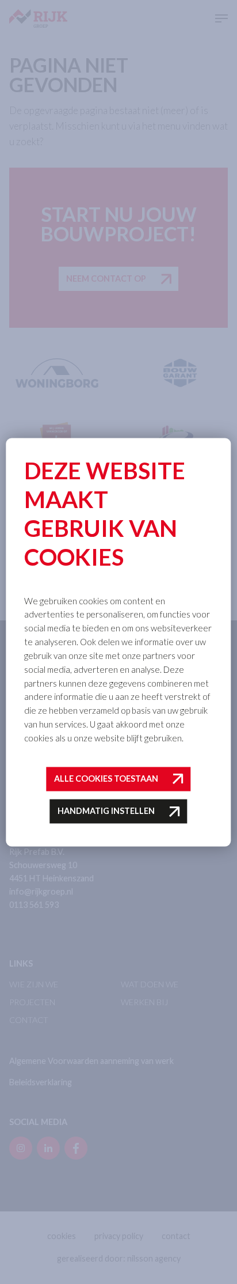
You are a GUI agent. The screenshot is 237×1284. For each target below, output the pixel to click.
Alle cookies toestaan (106, 778)
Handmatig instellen (106, 811)
